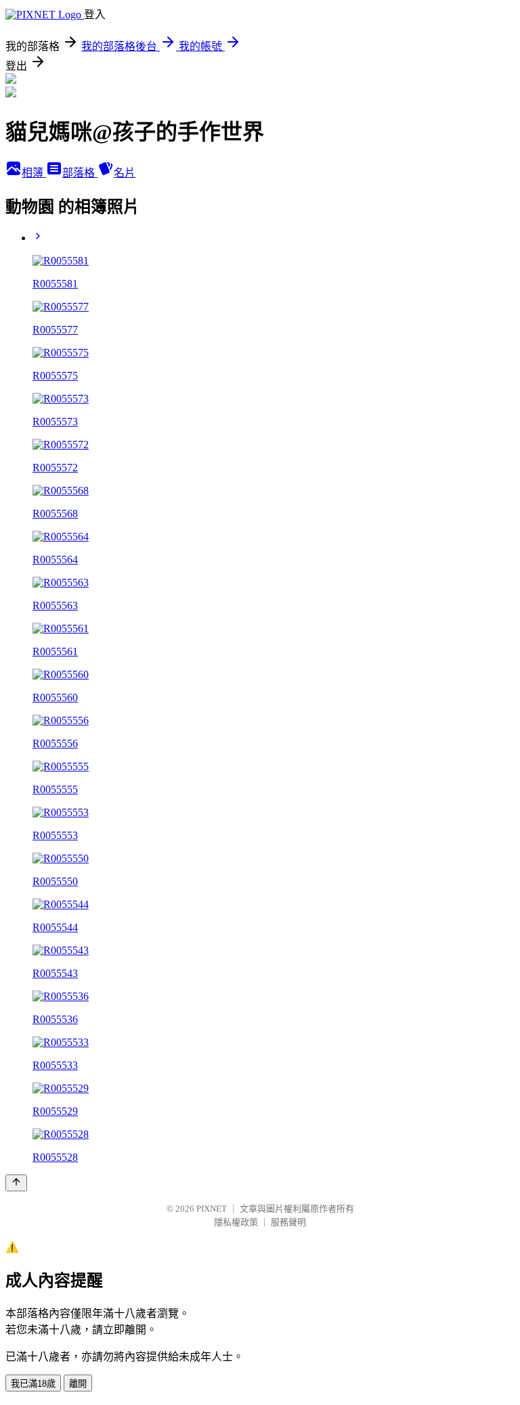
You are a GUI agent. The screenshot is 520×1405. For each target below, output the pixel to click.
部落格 (80, 172)
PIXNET (211, 1209)
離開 (78, 1384)
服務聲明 (288, 1222)
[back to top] (16, 1182)
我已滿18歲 (33, 1384)
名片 (124, 172)
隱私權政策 (236, 1222)
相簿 (34, 172)
